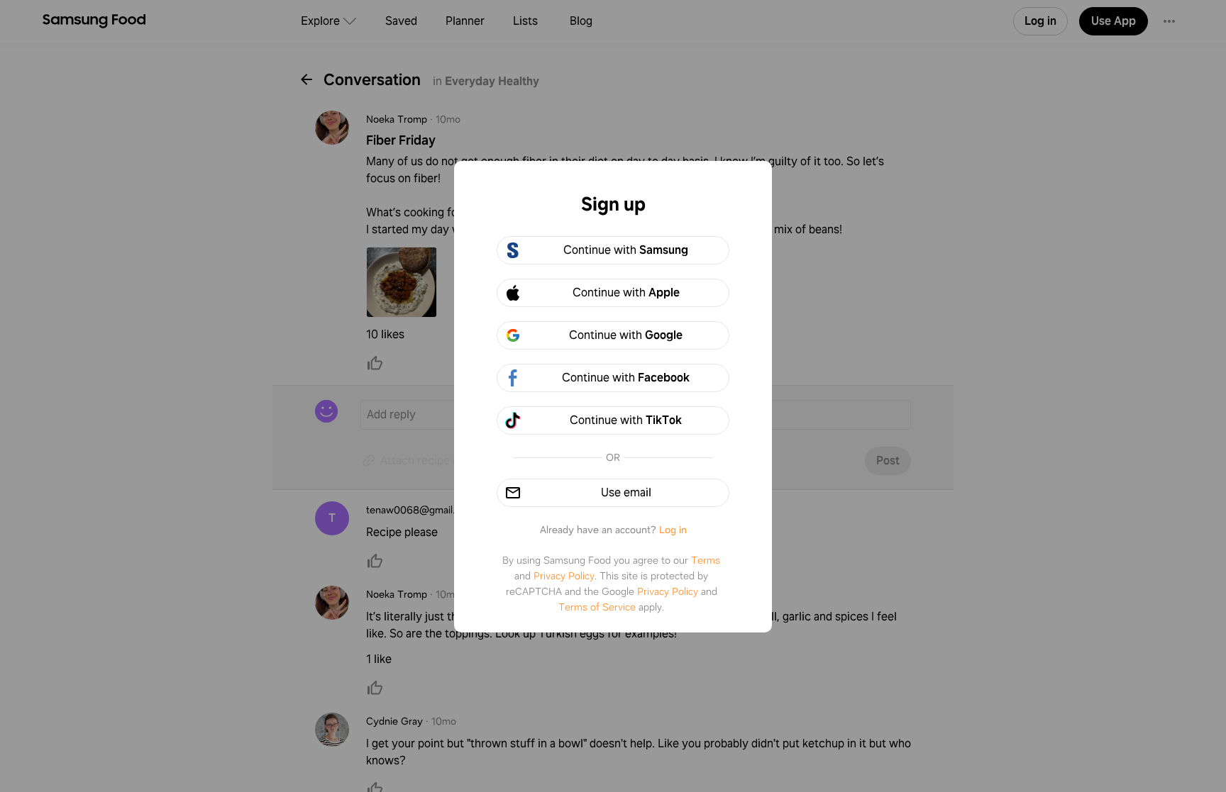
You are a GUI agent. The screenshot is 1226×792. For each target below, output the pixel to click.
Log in (673, 529)
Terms (705, 560)
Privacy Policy (564, 575)
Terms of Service (597, 607)
